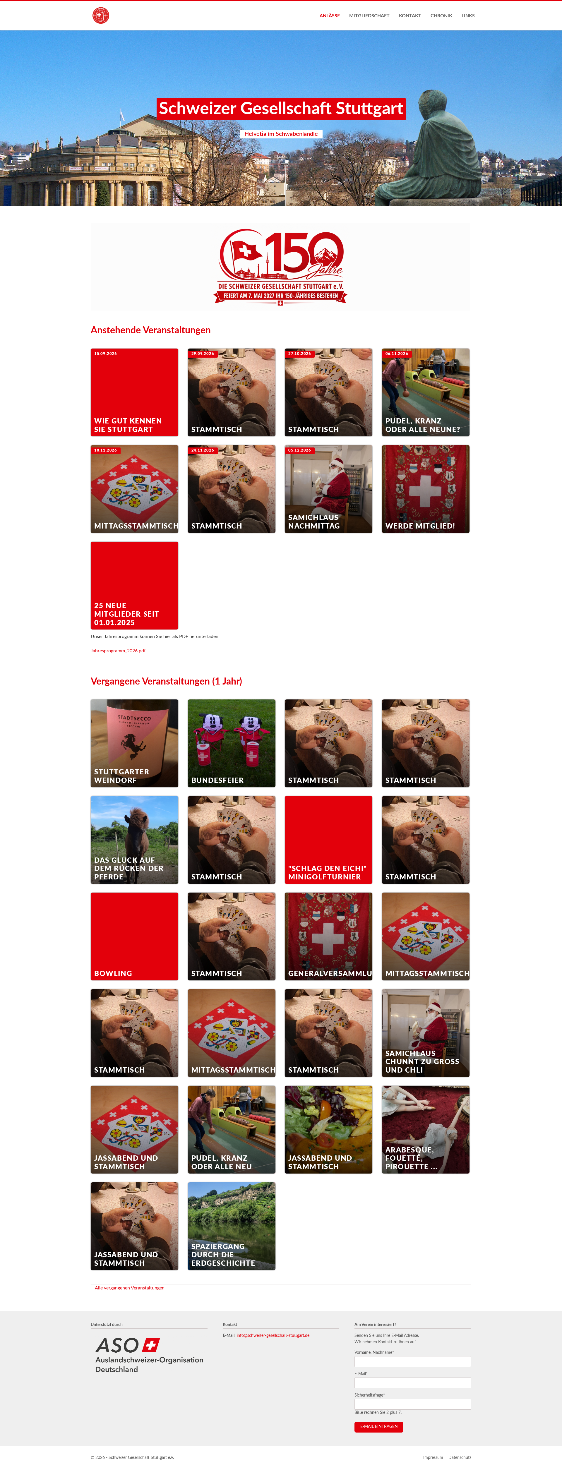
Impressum (433, 1458)
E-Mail (363, 1374)
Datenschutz (459, 1458)
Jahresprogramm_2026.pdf (118, 651)
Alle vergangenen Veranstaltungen (130, 1288)
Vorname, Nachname (374, 1352)
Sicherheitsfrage (369, 1395)
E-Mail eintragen (379, 1427)
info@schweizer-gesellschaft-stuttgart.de (273, 1336)
